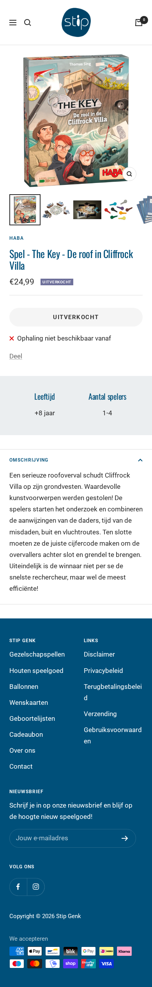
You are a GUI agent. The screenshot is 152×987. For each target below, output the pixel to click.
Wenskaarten (28, 702)
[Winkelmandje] (139, 22)
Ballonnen (23, 686)
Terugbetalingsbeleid (113, 692)
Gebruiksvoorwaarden (113, 735)
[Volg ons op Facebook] (18, 887)
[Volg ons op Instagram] (35, 887)
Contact (21, 766)
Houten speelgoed (36, 670)
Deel (15, 356)
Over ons (22, 750)
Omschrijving (28, 460)
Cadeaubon (26, 734)
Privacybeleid (103, 670)
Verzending (100, 714)
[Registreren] (125, 838)
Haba (16, 238)
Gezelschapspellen (37, 654)
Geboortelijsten (32, 718)
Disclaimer (99, 654)
